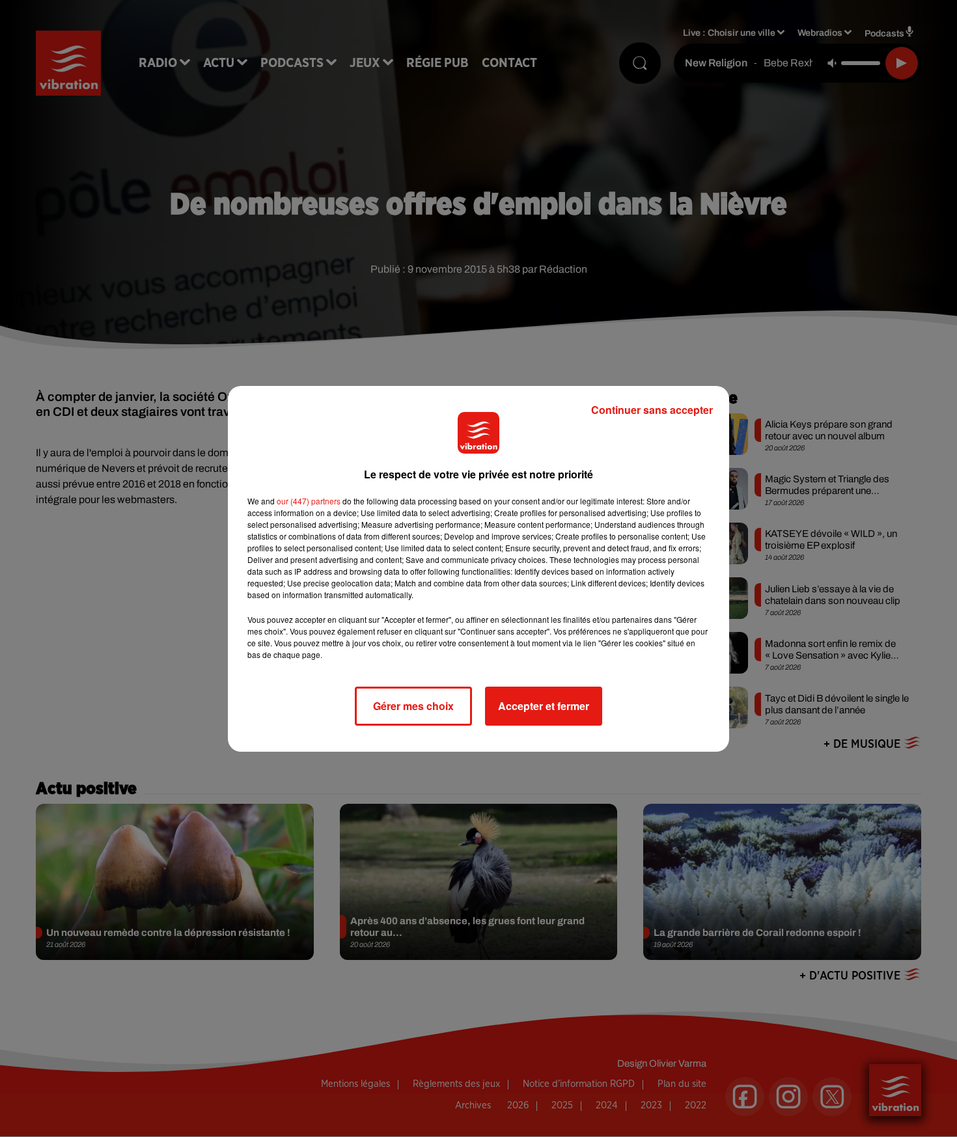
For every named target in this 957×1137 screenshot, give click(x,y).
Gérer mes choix (413, 705)
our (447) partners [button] (308, 500)
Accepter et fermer (543, 705)
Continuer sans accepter (652, 409)
